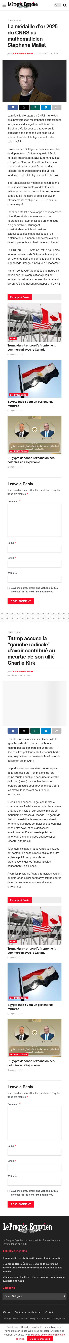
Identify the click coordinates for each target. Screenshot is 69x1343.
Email (12, 558)
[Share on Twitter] (24, 107)
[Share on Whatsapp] (35, 107)
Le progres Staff (22, 53)
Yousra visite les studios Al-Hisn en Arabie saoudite (32, 1258)
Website (12, 572)
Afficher (6, 1312)
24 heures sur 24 (18, 395)
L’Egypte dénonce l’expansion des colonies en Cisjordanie (31, 460)
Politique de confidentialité (27, 1312)
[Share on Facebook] (13, 107)
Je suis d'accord (40, 1338)
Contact (49, 1312)
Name (12, 542)
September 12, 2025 (48, 53)
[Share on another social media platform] (56, 107)
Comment (14, 501)
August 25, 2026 (16, 354)
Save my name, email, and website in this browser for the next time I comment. (34, 589)
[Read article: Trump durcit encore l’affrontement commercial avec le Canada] (34, 322)
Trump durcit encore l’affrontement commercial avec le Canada (32, 347)
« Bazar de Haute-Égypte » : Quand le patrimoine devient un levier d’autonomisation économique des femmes (32, 1267)
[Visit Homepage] (22, 5)
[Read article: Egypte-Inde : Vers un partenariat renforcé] (34, 379)
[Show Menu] (4, 5)
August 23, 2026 (16, 410)
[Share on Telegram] (46, 107)
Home (10, 20)
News (18, 20)
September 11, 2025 (21, 675)
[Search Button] (64, 5)
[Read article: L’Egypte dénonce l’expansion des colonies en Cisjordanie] (34, 435)
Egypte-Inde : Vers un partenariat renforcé (30, 403)
